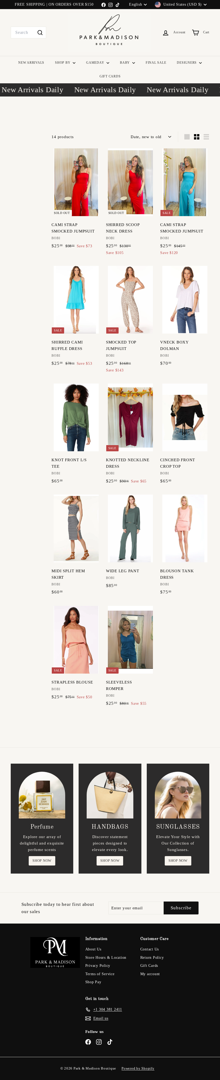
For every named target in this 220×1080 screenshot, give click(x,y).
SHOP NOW (42, 861)
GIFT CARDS (110, 76)
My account (150, 974)
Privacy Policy (98, 966)
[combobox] (28, 32)
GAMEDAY (95, 63)
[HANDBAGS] (110, 795)
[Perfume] (42, 795)
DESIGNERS (187, 63)
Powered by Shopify (138, 1068)
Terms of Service (100, 974)
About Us (93, 949)
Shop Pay (93, 982)
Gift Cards (149, 966)
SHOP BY (63, 63)
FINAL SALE (156, 63)
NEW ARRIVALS (31, 63)
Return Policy (152, 958)
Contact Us (149, 949)
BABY (125, 63)
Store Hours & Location (106, 958)
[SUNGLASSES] (178, 795)
